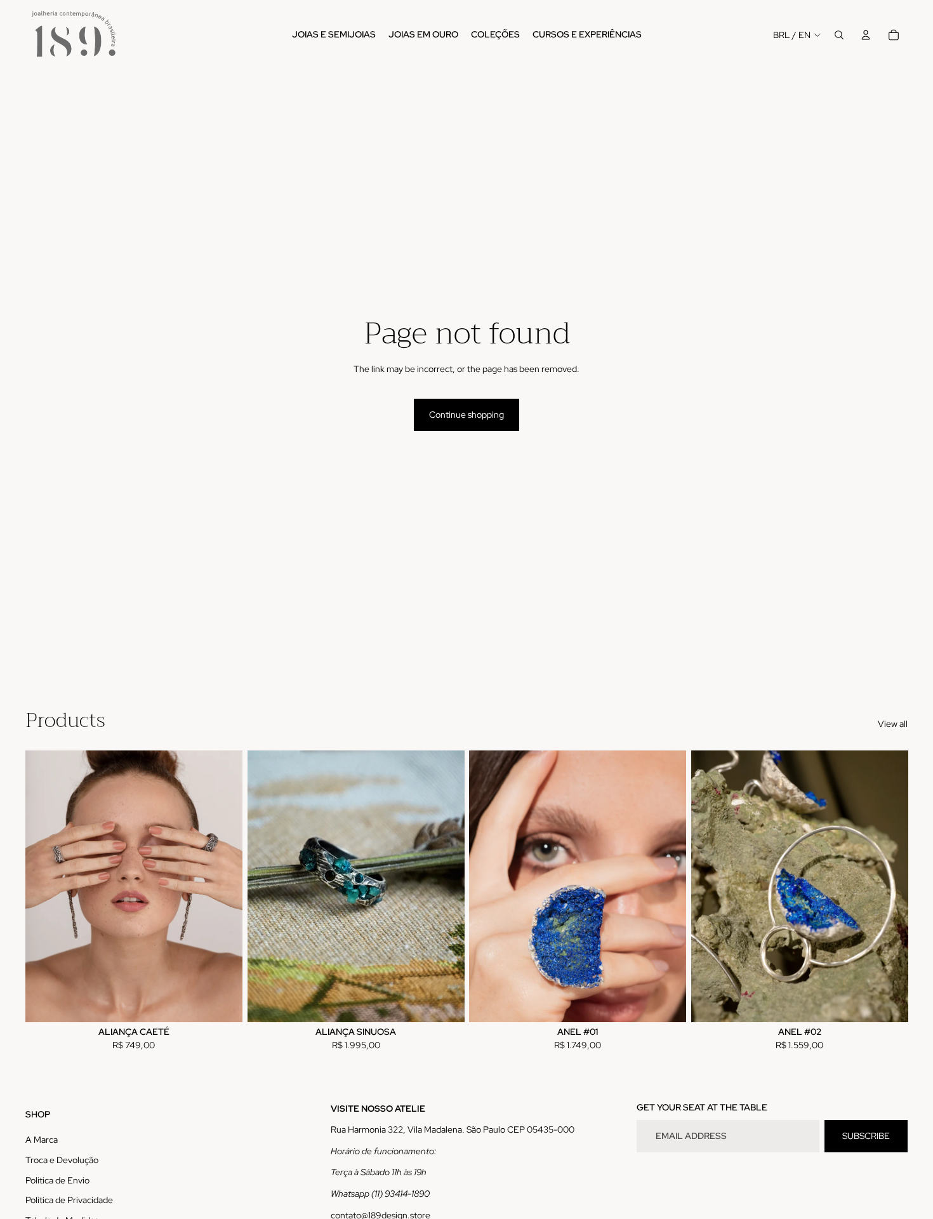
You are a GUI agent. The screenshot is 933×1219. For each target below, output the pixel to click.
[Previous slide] (44, 886)
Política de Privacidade (69, 1200)
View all (893, 723)
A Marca (41, 1139)
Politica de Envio (57, 1180)
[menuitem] (334, 35)
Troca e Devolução (61, 1160)
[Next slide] (223, 886)
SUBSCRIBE (866, 1136)
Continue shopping (466, 414)
